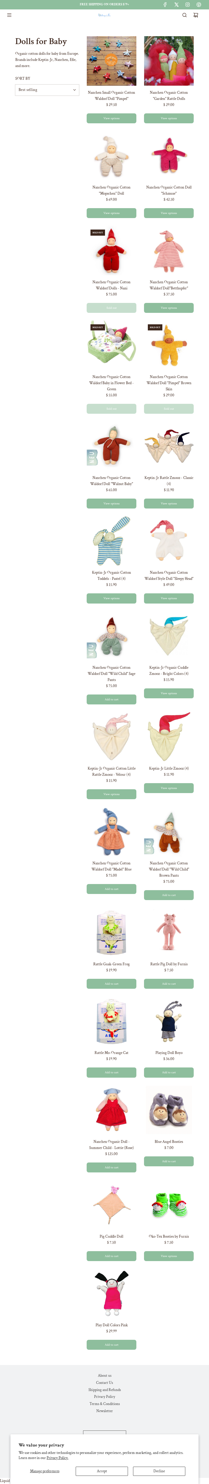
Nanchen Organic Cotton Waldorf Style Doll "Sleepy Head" (169, 575)
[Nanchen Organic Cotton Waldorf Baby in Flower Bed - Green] (111, 345)
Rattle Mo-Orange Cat (111, 1052)
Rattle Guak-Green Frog (111, 964)
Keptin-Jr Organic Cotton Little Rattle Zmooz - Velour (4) (112, 771)
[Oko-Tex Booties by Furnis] (169, 1205)
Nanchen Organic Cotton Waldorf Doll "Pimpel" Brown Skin (169, 383)
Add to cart (112, 699)
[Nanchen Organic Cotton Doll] (169, 156)
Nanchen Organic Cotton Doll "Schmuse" (169, 190)
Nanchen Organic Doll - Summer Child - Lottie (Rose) (111, 1144)
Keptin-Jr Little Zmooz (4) (169, 768)
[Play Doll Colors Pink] (111, 1293)
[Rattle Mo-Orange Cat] (111, 1021)
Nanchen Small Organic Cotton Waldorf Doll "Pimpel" (111, 95)
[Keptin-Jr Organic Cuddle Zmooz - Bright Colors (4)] (169, 636)
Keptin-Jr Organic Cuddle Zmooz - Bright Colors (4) (169, 670)
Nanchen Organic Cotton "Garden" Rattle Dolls (169, 95)
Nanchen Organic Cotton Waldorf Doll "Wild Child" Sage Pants (111, 673)
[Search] (184, 15)
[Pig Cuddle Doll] (111, 1205)
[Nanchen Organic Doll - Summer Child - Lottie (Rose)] (111, 1110)
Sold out (112, 308)
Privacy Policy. (57, 1457)
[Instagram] (187, 4)
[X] (176, 4)
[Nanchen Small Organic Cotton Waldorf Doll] (111, 61)
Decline (159, 1471)
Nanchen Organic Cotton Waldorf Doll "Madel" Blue (112, 866)
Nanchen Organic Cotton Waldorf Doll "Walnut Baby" (111, 480)
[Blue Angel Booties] (169, 1110)
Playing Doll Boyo (168, 1052)
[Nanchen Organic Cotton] (169, 61)
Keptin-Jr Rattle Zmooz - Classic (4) (169, 480)
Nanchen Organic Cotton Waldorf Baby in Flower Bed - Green (111, 383)
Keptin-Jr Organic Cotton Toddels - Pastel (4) (111, 575)
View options (111, 118)
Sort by (22, 79)
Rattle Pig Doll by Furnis (169, 964)
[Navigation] (9, 15)
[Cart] (195, 15)
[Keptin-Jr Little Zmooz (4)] (169, 737)
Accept (102, 1471)
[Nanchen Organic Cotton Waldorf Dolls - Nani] (111, 250)
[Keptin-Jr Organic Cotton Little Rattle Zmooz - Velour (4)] (111, 737)
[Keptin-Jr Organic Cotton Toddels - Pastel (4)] (111, 541)
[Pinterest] (198, 4)
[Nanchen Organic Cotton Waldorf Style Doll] (169, 541)
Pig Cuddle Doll (111, 1236)
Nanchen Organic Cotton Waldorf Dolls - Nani (111, 285)
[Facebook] (165, 4)
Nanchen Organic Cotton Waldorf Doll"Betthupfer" (169, 285)
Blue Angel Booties (169, 1141)
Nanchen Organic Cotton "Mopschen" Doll (111, 190)
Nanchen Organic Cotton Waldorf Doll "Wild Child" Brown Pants (169, 869)
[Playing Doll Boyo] (169, 1021)
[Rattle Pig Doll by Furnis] (169, 932)
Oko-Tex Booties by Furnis (169, 1236)
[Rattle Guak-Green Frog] (111, 932)
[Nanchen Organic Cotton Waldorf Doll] (169, 250)
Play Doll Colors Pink (112, 1325)
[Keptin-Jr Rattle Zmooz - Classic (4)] (169, 446)
